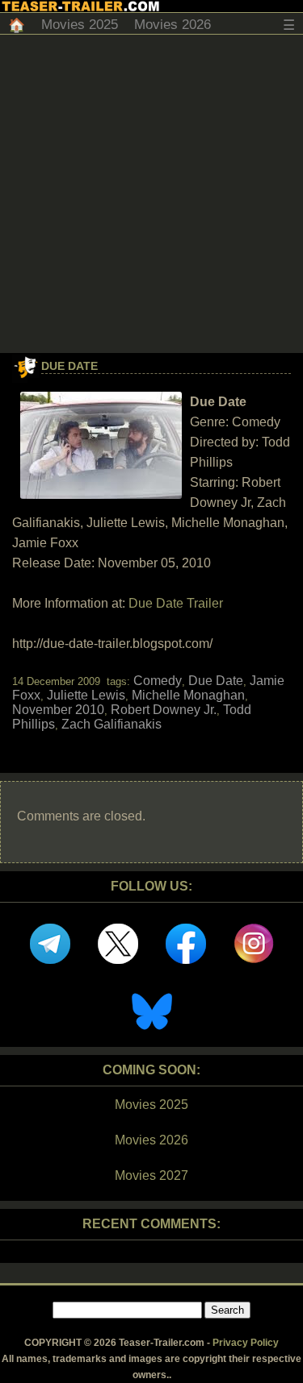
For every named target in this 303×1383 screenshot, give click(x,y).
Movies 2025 (79, 24)
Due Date (69, 365)
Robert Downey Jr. (164, 709)
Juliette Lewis (86, 695)
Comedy (157, 680)
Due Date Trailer (175, 603)
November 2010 (58, 709)
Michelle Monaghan (188, 695)
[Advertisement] (151, 194)
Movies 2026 (172, 24)
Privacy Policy (246, 1342)
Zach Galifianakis (111, 724)
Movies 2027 (151, 1175)
